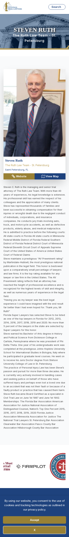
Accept (34, 519)
